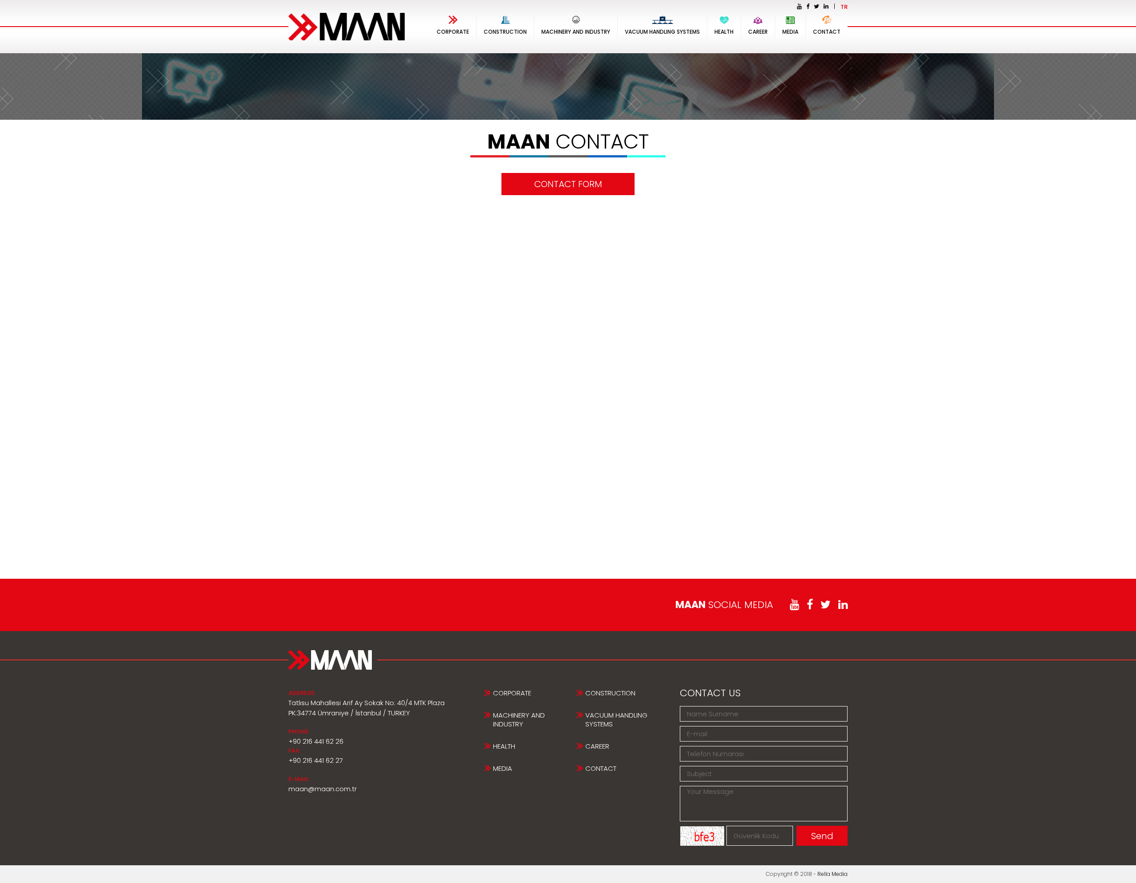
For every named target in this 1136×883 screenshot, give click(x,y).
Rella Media (832, 874)
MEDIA (790, 31)
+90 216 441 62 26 (315, 741)
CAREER (758, 31)
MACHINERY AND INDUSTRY (575, 31)
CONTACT (826, 31)
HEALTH (724, 31)
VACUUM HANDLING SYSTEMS (662, 31)
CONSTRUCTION (505, 31)
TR (844, 7)
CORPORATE (453, 31)
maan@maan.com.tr (322, 788)
